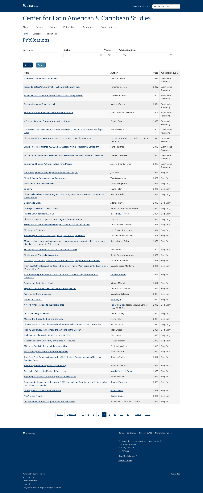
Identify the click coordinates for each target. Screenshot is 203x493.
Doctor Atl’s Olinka (32, 202)
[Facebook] (25, 438)
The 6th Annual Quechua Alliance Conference (45, 178)
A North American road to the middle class (44, 304)
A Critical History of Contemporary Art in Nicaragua (48, 121)
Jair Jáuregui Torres (119, 213)
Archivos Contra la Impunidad (38, 293)
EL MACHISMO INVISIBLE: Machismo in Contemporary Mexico (53, 95)
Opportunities (109, 27)
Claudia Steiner (117, 395)
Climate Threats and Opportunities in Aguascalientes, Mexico (53, 219)
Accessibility (28, 477)
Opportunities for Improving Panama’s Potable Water (49, 401)
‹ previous (72, 415)
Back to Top (175, 474)
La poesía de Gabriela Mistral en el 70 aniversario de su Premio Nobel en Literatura (63, 155)
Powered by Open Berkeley (34, 474)
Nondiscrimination (31, 481)
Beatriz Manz (116, 390)
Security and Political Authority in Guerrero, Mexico (48, 163)
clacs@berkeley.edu (127, 456)
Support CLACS (145, 433)
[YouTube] (36, 438)
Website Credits (125, 460)
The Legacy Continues (34, 230)
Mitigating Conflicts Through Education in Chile (46, 346)
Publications (70, 27)
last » (148, 415)
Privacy (26, 484)
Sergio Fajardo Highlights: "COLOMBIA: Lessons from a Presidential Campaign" (61, 146)
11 (122, 415)
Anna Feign (115, 299)
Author (67, 50)
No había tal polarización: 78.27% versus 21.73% (47, 335)
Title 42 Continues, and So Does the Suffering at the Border (52, 329)
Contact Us (131, 433)
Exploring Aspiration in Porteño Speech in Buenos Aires (50, 376)
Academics (89, 27)
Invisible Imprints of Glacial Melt (39, 183)
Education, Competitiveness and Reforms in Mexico (48, 112)
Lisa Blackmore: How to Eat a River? (41, 78)
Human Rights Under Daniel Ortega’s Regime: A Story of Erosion (54, 235)
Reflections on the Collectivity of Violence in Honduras (49, 340)
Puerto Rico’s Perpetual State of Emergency (45, 371)
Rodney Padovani (118, 382)
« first (61, 415)
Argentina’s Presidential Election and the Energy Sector (50, 288)
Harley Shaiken (117, 304)
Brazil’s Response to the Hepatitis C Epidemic (46, 351)
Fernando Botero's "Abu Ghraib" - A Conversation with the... (52, 86)
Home (25, 33)
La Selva (28, 188)
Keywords (28, 50)
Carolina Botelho (118, 274)
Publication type (127, 50)
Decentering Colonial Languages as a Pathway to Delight (51, 172)
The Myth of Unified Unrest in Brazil (41, 208)
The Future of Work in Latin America (41, 255)
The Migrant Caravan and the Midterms (42, 390)
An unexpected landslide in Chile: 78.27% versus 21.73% (50, 249)
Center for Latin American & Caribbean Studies (87, 18)
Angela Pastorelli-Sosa (121, 371)
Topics (107, 50)
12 (129, 415)
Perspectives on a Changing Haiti (39, 104)
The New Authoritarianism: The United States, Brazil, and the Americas (57, 138)
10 (116, 415)
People (40, 27)
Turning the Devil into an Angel (38, 283)
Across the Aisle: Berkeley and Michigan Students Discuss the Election (57, 224)
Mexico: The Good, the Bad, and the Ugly (43, 318)
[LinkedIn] (31, 438)
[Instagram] (41, 438)
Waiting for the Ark (33, 299)
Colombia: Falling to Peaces (37, 313)
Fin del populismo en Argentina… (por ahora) (45, 365)
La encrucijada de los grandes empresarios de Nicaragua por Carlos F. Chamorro (62, 260)
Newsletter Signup (163, 433)
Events (54, 27)
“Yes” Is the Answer (33, 395)
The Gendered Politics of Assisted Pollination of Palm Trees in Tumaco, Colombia (62, 324)
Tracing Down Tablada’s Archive (39, 213)
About (26, 27)
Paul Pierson (116, 138)
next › (139, 415)
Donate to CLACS (140, 6)
